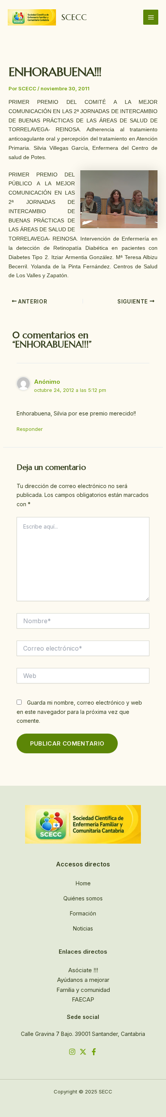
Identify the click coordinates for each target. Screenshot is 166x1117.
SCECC (74, 17)
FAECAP (83, 999)
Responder (30, 429)
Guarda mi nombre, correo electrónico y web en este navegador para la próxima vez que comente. (79, 711)
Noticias (83, 928)
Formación (83, 913)
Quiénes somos (83, 898)
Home (83, 883)
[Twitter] (83, 1051)
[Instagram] (72, 1051)
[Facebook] (93, 1051)
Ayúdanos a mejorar (83, 979)
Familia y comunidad (83, 989)
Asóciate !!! (83, 970)
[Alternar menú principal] (150, 17)
